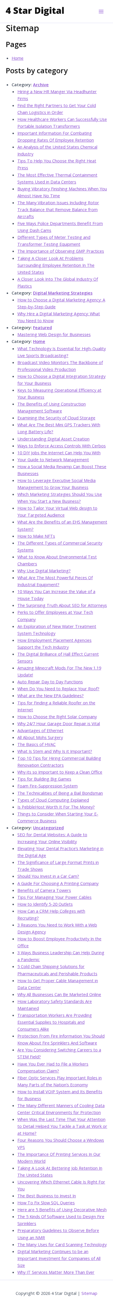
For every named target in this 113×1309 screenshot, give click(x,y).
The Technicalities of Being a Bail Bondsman (60, 793)
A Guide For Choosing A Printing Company (58, 883)
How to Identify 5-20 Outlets (45, 904)
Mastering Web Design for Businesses (54, 334)
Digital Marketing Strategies (62, 293)
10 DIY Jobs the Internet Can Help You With (59, 452)
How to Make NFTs (36, 536)
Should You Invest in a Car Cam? (48, 876)
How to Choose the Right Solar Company (57, 716)
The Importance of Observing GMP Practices (60, 251)
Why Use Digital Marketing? (44, 570)
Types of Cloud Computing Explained (53, 800)
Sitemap (89, 1293)
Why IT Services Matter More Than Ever (55, 1272)
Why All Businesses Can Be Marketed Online (59, 994)
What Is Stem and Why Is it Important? (54, 751)
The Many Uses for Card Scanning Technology (62, 1244)
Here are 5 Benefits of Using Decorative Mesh (62, 1209)
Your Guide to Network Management (53, 459)
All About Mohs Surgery (40, 737)
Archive (41, 84)
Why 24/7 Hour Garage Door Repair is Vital (58, 723)
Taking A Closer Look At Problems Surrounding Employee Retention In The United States (55, 265)
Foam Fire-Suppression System (47, 786)
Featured (42, 327)
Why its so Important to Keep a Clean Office (59, 772)
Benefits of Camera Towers (44, 890)
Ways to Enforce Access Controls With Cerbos (61, 446)
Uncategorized (48, 827)
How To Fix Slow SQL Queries (46, 1202)
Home (17, 58)
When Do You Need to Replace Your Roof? (58, 688)
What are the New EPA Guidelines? (50, 695)
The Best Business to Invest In (46, 1196)
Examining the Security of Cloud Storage (56, 418)
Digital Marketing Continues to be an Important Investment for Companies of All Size (59, 1258)
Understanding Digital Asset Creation (53, 439)
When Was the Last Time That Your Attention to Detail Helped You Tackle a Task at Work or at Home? (62, 1126)
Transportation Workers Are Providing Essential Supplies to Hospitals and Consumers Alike (54, 1022)
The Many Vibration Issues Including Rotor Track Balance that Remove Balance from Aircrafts (58, 209)
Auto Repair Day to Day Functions (50, 681)
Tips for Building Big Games (44, 779)
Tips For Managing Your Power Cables (54, 897)
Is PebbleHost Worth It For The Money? (56, 807)
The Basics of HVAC (36, 744)
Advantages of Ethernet (40, 730)
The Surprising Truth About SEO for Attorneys (62, 605)
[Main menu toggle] (101, 11)
